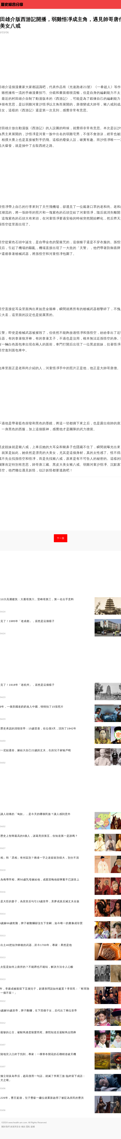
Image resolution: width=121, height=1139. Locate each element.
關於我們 (5, 1126)
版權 (33, 1126)
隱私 (28, 1126)
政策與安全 (15, 1126)
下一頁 (60, 538)
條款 (23, 1126)
